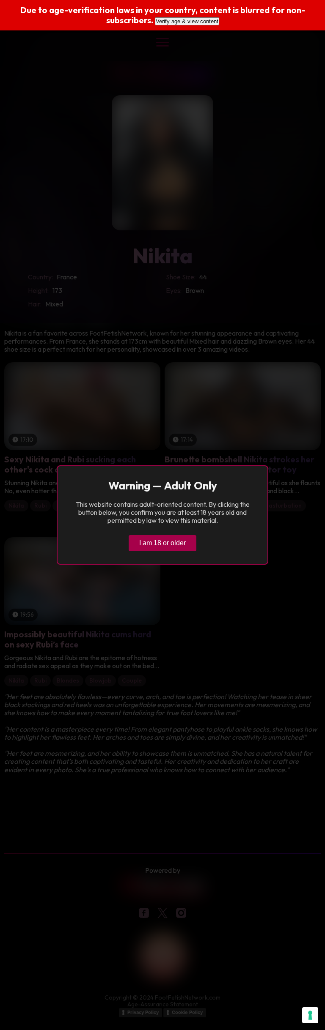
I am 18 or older (162, 542)
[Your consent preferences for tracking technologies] (310, 1015)
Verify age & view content (187, 21)
